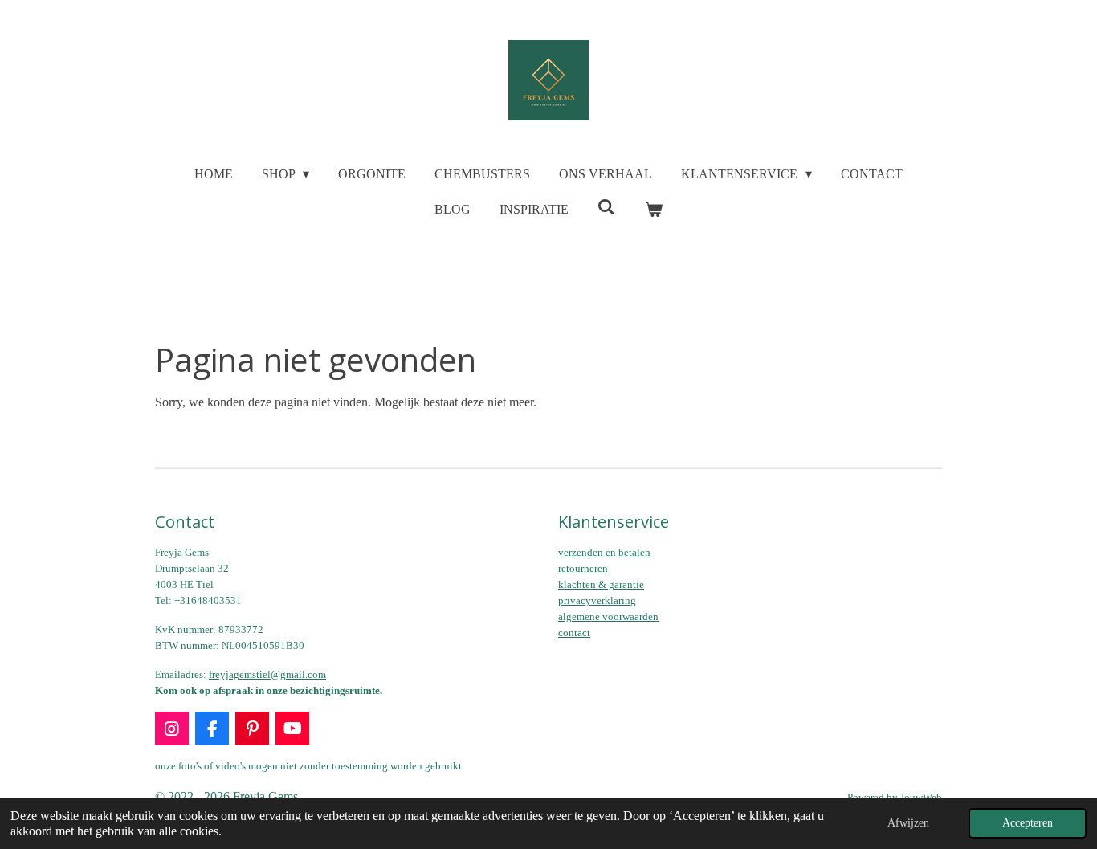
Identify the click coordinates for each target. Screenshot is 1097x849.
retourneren (583, 568)
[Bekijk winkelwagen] (653, 209)
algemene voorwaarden (608, 616)
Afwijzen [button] (908, 822)
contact (574, 633)
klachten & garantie (601, 584)
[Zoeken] (606, 207)
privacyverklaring (597, 600)
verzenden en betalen (604, 552)
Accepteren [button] (1027, 822)
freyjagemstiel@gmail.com (267, 674)
